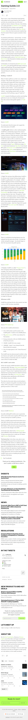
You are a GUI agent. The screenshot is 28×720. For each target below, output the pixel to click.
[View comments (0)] (8, 678)
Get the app (20, 714)
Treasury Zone (20, 268)
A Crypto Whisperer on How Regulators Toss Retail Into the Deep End (13, 489)
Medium (11, 411)
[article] (14, 667)
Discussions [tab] (11, 661)
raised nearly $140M (19, 367)
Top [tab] (2, 661)
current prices (18, 374)
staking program (20, 431)
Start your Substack (10, 714)
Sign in (25, 1)
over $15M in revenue (17, 26)
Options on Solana (6, 664)
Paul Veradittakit (8, 11)
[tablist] (7, 661)
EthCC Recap (4, 672)
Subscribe (20, 1)
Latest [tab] (6, 661)
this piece (5, 436)
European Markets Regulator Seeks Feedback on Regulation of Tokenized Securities (12, 535)
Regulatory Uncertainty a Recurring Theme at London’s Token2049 (12, 517)
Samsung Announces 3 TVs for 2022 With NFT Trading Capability (12, 600)
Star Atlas (21, 29)
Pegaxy (12, 144)
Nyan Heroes (12, 151)
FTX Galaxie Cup (9, 325)
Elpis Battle (18, 146)
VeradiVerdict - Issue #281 (7, 682)
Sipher (11, 149)
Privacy (15, 709)
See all (3, 689)
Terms (19, 709)
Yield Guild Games (19, 57)
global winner (9, 335)
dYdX (2, 681)
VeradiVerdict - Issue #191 (7, 666)
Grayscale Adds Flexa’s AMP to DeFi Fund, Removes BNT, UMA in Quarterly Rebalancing (14, 507)
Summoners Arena (11, 148)
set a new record (13, 205)
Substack (8, 717)
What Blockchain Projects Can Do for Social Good (12, 477)
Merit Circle (4, 59)
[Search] (25, 661)
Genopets (3, 31)
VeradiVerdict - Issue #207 (7, 674)
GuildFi (4, 65)
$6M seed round (22, 64)
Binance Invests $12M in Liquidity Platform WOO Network (11, 592)
